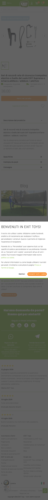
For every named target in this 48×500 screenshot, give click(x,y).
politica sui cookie (7, 257)
